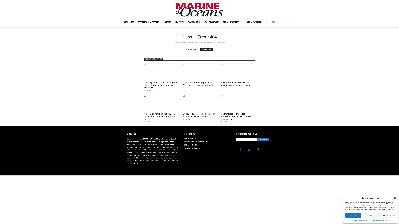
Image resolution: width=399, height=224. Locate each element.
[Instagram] (249, 149)
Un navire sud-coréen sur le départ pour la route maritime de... (199, 115)
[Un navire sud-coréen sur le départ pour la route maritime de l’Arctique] (199, 103)
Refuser (370, 215)
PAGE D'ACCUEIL (206, 49)
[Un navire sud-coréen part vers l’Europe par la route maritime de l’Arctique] (199, 71)
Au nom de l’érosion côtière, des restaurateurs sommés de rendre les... (159, 116)
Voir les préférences (387, 215)
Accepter (353, 215)
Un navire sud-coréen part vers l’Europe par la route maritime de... (199, 83)
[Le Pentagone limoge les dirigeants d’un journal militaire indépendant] (238, 103)
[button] (395, 198)
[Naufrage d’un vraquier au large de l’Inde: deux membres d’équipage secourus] (161, 71)
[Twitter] (258, 149)
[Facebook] (240, 149)
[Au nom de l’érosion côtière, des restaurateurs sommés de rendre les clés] (161, 103)
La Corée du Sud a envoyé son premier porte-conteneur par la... (236, 83)
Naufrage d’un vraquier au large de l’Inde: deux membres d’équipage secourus (160, 85)
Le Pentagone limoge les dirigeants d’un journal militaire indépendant (236, 116)
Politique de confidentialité (361, 220)
